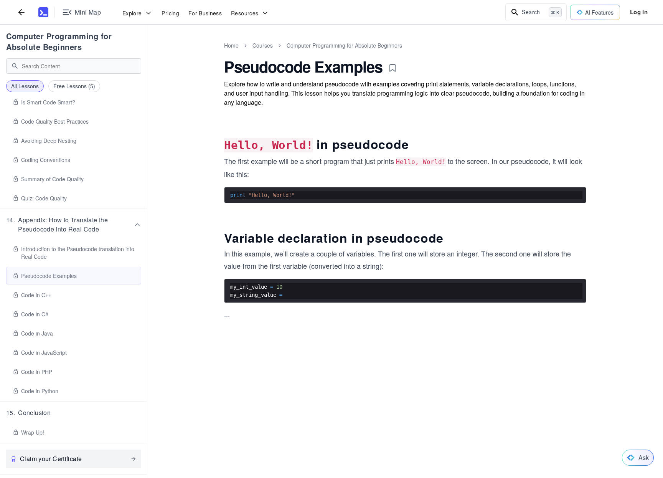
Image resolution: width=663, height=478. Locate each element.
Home (231, 45)
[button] (73, 224)
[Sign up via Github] (326, 459)
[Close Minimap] (147, 53)
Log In (639, 12)
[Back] (21, 12)
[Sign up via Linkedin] (368, 459)
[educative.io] (43, 12)
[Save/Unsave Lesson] (392, 68)
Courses (262, 45)
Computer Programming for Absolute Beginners (59, 41)
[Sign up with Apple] (347, 459)
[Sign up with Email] (388, 459)
